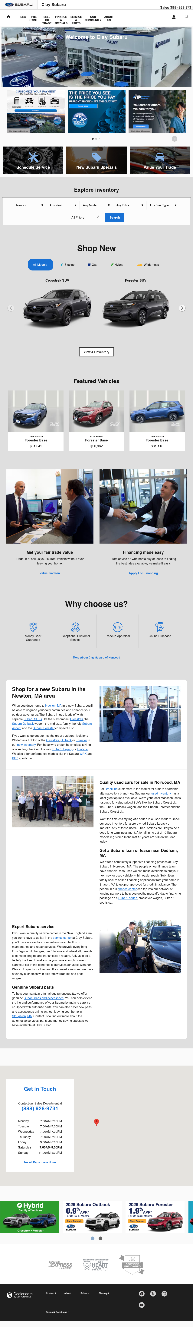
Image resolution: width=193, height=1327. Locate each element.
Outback (66, 740)
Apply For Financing (143, 573)
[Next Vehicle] (182, 308)
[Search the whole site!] (186, 16)
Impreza (82, 749)
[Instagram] (166, 1295)
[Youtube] (143, 1306)
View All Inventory (96, 352)
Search (115, 217)
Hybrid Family (29, 1220)
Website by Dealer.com (19, 1295)
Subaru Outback (23, 723)
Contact (50, 1293)
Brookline (111, 789)
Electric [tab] (69, 264)
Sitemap (103, 1293)
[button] (33, 160)
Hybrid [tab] (119, 264)
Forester (81, 740)
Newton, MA (53, 705)
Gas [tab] (94, 264)
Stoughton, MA (22, 1016)
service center (62, 937)
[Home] (19, 4)
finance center (127, 889)
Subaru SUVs (33, 719)
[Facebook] (143, 1295)
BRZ (15, 758)
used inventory (161, 793)
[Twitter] (154, 1295)
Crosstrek (76, 719)
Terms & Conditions (56, 1312)
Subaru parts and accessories (44, 998)
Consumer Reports (92, 1220)
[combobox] (29, 205)
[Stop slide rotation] (174, 138)
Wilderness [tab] (151, 264)
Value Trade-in (50, 573)
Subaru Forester (43, 728)
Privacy (84, 1293)
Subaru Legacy (62, 749)
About (67, 1293)
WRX (83, 753)
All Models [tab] (40, 264)
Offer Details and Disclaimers (18, 131)
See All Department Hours (40, 1162)
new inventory (26, 744)
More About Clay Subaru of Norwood (96, 657)
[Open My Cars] (172, 17)
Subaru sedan (127, 898)
